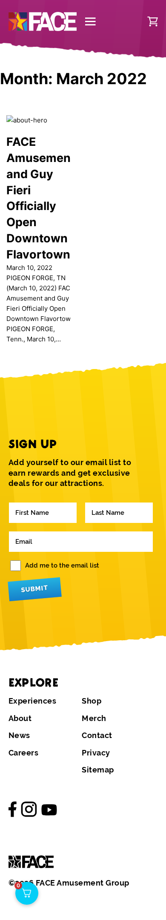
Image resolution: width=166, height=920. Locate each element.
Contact (97, 735)
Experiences (33, 701)
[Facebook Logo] (13, 809)
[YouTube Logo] (49, 809)
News (19, 735)
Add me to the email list (62, 565)
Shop (91, 701)
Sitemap (98, 770)
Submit (34, 589)
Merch (94, 718)
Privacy (96, 753)
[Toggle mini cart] (152, 21)
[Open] (90, 21)
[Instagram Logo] (29, 809)
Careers (24, 753)
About (20, 718)
